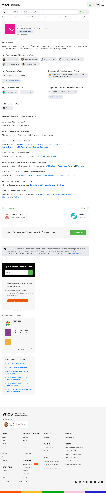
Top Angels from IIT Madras (72, 451)
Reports (4, 470)
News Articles (6, 474)
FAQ (3, 450)
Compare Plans (48, 447)
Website (9, 108)
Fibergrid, (42, 194)
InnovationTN (27, 470)
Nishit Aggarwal (22, 147)
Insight (25, 477)
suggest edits (76, 253)
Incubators (50, 17)
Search (83, 12)
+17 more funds (56, 97)
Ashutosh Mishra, (40, 145)
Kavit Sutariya (40, 157)
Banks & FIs (82, 17)
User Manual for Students (51, 464)
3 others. (60, 185)
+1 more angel (27, 92)
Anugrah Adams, (26, 145)
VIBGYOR (26, 474)
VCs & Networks (34, 17)
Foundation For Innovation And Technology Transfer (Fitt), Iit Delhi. (48, 175)
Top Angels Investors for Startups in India (17, 378)
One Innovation (27, 467)
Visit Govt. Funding (15, 302)
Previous (9, 208)
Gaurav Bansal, (54, 145)
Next (83, 208)
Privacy (4, 460)
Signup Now (78, 232)
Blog (3, 477)
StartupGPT (47, 437)
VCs (24, 443)
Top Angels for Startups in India (74, 447)
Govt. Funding (27, 450)
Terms (4, 457)
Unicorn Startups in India (17, 367)
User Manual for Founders (51, 461)
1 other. (53, 157)
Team (4, 443)
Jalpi (8, 197)
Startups (7, 17)
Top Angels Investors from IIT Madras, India (19, 384)
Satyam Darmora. (40, 147)
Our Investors (6, 447)
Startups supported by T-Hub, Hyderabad (19, 372)
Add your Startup (69, 437)
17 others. (80, 166)
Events (4, 440)
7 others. (17, 197)
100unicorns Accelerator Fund (59, 166)
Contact (4, 453)
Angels (19, 17)
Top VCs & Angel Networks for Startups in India (19, 390)
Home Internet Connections (14, 75)
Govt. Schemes (66, 17)
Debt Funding (27, 453)
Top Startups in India (15, 363)
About (4, 437)
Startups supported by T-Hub (73, 464)
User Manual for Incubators (52, 468)
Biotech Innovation (28, 464)
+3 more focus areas (11, 81)
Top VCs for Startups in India (73, 454)
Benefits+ (46, 451)
